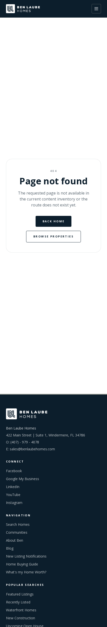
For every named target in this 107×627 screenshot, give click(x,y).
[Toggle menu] (96, 8)
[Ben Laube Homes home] (23, 8)
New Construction (20, 618)
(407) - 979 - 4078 (24, 442)
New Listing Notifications (26, 556)
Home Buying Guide (22, 564)
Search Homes (18, 524)
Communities (16, 532)
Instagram (14, 502)
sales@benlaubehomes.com (32, 449)
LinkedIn (12, 486)
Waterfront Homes (21, 610)
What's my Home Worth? (26, 572)
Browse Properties (53, 236)
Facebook (14, 470)
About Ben (14, 540)
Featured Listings (20, 594)
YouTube (13, 494)
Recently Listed (18, 602)
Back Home (54, 221)
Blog (9, 548)
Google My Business (22, 478)
